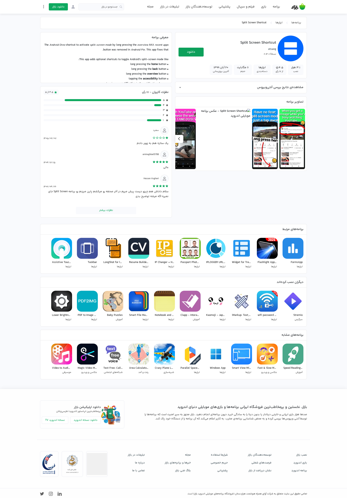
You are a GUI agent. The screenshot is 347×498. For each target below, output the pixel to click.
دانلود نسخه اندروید (85, 420)
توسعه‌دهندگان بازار (199, 6)
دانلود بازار (58, 7)
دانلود (191, 51)
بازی (263, 6)
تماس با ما (138, 470)
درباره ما (140, 463)
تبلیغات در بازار (169, 6)
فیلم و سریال (246, 6)
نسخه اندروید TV (55, 420)
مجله (150, 6)
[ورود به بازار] (73, 6)
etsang (272, 49)
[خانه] (298, 7)
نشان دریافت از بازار (259, 470)
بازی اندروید (300, 463)
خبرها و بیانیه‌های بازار (178, 463)
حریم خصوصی (219, 463)
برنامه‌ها (296, 23)
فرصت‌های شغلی (261, 463)
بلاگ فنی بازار (183, 470)
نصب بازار (301, 455)
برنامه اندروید (299, 470)
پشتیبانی (224, 6)
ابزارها (279, 23)
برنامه (276, 6)
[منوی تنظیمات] (43, 6)
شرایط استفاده (219, 455)
